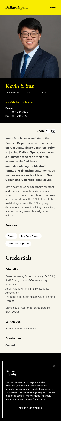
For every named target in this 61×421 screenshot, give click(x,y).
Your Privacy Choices (30, 408)
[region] (30, 389)
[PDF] (53, 131)
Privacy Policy (39, 399)
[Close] (54, 365)
